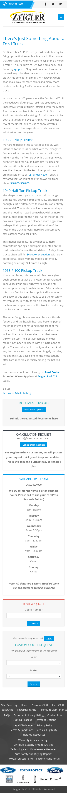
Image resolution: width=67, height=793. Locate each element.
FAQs (7, 715)
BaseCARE (7, 709)
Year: (34, 657)
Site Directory (9, 705)
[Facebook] (45, 4)
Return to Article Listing (17, 393)
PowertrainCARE (26, 709)
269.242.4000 (16, 4)
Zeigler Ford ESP (47, 376)
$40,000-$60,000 (19, 183)
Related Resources (34, 734)
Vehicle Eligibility (47, 730)
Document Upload (33, 409)
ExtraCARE (58, 705)
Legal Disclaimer (23, 725)
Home (24, 705)
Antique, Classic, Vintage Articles (33, 744)
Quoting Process (22, 719)
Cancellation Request (34, 444)
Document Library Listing (29, 715)
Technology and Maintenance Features (34, 749)
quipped (19, 69)
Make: (33, 670)
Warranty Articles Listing (33, 740)
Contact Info (54, 715)
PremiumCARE (40, 705)
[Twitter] (53, 4)
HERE (49, 638)
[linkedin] (60, 4)
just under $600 (37, 174)
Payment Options (46, 719)
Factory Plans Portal (48, 758)
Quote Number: (33, 609)
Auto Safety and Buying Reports (34, 754)
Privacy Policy (45, 725)
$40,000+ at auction (38, 254)
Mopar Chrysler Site (21, 758)
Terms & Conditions (21, 730)
